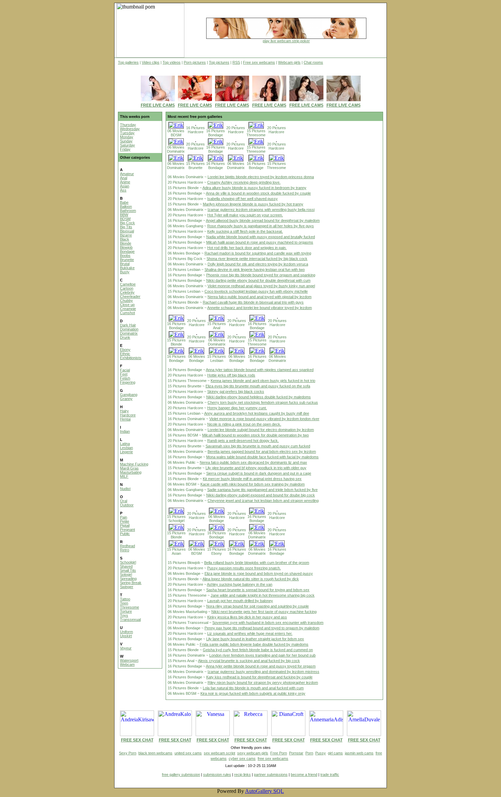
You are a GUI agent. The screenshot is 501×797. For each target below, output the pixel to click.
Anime (125, 182)
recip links (242, 774)
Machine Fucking (134, 464)
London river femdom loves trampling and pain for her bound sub (262, 655)
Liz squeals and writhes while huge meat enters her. (249, 633)
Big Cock (127, 223)
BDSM (125, 219)
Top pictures (219, 62)
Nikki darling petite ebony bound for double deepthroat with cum (258, 280)
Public (125, 534)
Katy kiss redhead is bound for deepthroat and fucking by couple (259, 677)
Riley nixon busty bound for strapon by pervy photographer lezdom (263, 682)
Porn (309, 753)
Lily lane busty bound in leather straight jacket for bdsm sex (255, 639)
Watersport (129, 660)
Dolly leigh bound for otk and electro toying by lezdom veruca (258, 264)
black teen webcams (155, 753)
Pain (123, 517)
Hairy (124, 411)
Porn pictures (195, 62)
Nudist (125, 489)
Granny (126, 399)
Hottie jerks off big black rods (231, 375)
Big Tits (126, 227)
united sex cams (188, 753)
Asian (124, 186)
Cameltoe (128, 284)
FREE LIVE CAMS (158, 105)
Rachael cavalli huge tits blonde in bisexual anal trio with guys (253, 302)
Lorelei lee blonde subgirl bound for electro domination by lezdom (261, 430)
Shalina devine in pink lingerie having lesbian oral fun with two (254, 269)
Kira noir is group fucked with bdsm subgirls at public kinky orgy (252, 693)
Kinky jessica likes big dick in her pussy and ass (247, 617)
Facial (125, 370)
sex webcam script (219, 753)
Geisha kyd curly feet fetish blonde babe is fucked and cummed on (258, 650)
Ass (123, 190)
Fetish (125, 378)
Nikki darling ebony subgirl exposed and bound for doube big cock (260, 495)
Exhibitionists (130, 358)
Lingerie (126, 452)
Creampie (128, 309)
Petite (124, 521)
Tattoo (125, 599)
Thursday (128, 125)
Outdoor (127, 505)
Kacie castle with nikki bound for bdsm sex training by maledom (252, 484)
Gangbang (128, 395)
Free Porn (278, 753)
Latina (125, 444)
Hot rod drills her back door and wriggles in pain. (247, 248)
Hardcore (128, 415)
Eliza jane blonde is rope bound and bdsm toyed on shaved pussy (258, 573)
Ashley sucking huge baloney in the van (239, 584)
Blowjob (126, 247)
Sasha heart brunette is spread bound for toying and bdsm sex (257, 590)
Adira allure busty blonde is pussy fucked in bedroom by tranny (254, 188)
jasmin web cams (359, 753)
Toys (124, 615)
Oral (123, 501)
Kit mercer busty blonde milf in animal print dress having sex (252, 479)
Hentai (125, 419)
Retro (124, 550)
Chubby (126, 300)
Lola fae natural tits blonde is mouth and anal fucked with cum (253, 688)
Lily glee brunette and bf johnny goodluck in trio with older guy (256, 468)
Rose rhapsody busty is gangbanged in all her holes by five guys (260, 226)
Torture (126, 611)
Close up (127, 305)
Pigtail (125, 525)
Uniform (126, 632)
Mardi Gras (129, 468)
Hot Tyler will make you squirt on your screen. (245, 215)
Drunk (125, 337)
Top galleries (128, 62)
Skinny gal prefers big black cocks (235, 391)
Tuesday (127, 133)
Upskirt (126, 636)
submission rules (217, 774)
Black (124, 239)
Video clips (151, 62)
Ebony (125, 350)
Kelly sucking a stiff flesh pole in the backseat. (245, 231)
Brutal (125, 264)
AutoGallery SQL (264, 791)
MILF (124, 476)
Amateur (127, 174)
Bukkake (127, 268)
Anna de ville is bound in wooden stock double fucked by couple (258, 193)
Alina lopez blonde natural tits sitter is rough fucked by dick (250, 579)
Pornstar (296, 753)
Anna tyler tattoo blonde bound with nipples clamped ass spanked (260, 370)
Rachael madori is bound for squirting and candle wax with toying (257, 253)
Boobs (125, 256)
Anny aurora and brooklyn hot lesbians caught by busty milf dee (256, 413)
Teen (124, 603)
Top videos (172, 62)
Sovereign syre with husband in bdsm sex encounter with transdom (267, 622)
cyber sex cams (242, 758)
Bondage (127, 251)
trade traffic (329, 774)
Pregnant (127, 529)
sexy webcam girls (252, 753)
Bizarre (126, 235)
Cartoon (126, 288)
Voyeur (126, 648)
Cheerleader (130, 296)
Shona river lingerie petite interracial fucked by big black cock (257, 259)
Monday (126, 137)
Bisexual (127, 231)
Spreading (128, 579)
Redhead (127, 546)
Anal (123, 178)
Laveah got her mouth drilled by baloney (240, 601)
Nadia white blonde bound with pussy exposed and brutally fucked (260, 237)
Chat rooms (313, 62)
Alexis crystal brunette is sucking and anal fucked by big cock (249, 661)
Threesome (129, 607)
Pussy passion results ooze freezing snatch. (244, 568)
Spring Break (130, 583)
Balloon (126, 206)
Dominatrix (129, 333)
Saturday (127, 145)
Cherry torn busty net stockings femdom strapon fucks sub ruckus (263, 402)
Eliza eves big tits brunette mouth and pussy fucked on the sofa (258, 386)
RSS (236, 62)
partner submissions (271, 774)
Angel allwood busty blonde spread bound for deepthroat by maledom (263, 220)
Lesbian (126, 448)
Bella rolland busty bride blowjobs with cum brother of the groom (256, 563)
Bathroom (128, 211)
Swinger (126, 587)
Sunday (126, 141)
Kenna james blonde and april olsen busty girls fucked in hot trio (263, 381)
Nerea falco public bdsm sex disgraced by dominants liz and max (253, 462)
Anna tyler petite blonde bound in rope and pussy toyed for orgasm (261, 666)
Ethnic (125, 354)
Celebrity (127, 292)
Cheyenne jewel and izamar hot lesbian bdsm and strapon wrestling (263, 501)
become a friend (304, 774)
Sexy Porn (127, 753)
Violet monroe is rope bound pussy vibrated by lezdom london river (264, 419)
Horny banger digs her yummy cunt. (237, 408)
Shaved (126, 566)
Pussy (320, 753)
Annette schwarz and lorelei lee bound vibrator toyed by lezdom (259, 308)
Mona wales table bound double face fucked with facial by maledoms (262, 457)
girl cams (335, 753)
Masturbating (130, 472)
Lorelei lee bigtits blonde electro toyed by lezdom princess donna (261, 177)
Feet (123, 374)
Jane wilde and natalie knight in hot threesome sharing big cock (263, 595)
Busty (125, 272)
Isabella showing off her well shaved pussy (242, 199)
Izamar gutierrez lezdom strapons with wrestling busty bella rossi (261, 210)
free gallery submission (181, 774)
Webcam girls (289, 62)
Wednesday (130, 129)
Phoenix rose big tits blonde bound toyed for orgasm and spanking (260, 275)
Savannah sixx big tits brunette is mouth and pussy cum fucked (258, 446)
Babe (124, 202)
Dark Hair (128, 325)
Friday (125, 149)
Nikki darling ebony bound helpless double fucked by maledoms (258, 397)
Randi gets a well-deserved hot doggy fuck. (243, 441)
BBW (124, 215)
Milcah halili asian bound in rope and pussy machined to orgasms (259, 242)
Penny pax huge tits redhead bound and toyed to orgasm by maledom (261, 628)
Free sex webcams (259, 62)
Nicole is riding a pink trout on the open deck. (244, 424)
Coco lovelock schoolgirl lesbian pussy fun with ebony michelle (256, 291)
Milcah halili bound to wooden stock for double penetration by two (255, 435)
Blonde (125, 243)
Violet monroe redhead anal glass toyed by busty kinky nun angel (261, 286)
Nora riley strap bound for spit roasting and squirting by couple (257, 606)
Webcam (127, 664)
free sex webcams (273, 758)
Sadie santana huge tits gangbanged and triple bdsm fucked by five (262, 490)
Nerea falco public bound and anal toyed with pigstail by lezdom (260, 297)
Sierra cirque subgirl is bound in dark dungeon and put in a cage (258, 473)
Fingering (127, 382)
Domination (129, 329)
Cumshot (127, 313)
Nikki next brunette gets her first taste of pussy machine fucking (264, 612)
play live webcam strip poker (286, 41)
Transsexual (130, 619)
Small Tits (128, 570)
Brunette (127, 260)
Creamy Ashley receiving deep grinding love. (243, 182)
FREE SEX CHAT (137, 740)
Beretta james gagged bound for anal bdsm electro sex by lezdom (262, 451)
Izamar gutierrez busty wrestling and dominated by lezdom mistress (263, 672)
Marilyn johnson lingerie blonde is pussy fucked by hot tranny (253, 204)
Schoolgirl (128, 562)
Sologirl (126, 574)
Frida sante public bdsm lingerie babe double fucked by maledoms (254, 644)
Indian (125, 431)
